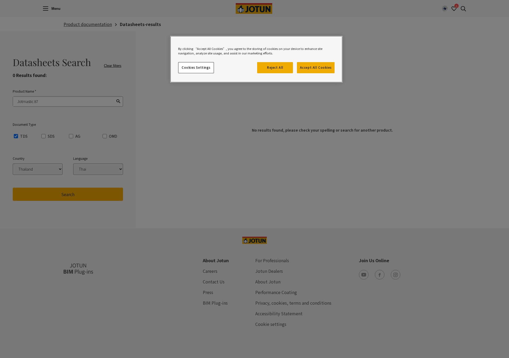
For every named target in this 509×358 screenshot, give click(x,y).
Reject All (275, 67)
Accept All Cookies (316, 67)
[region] (256, 59)
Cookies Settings (196, 67)
